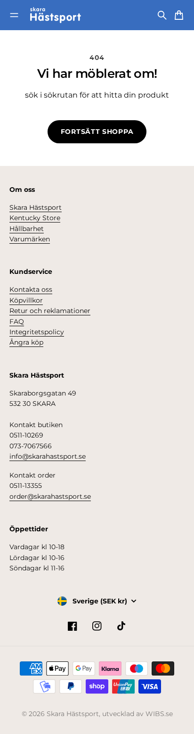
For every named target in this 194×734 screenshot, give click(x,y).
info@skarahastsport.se (47, 456)
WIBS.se (159, 713)
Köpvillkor (26, 300)
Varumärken (29, 239)
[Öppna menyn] (14, 15)
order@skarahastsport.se (50, 496)
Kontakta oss (30, 289)
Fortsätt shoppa (97, 131)
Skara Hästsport (35, 207)
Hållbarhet (26, 228)
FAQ (16, 321)
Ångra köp (26, 342)
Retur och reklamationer (49, 310)
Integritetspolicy (36, 332)
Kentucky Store (34, 218)
